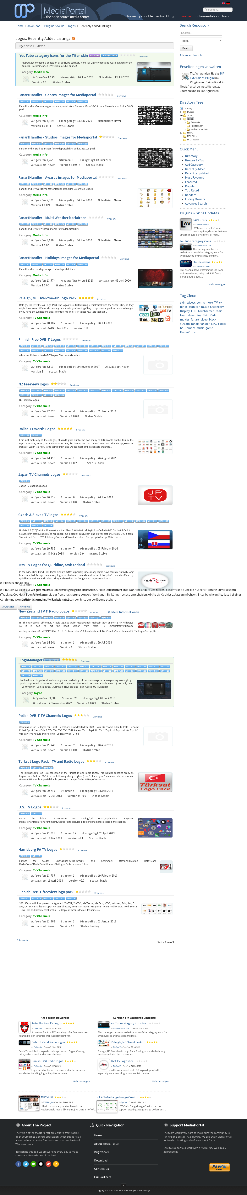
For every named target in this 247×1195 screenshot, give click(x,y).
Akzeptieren (8, 606)
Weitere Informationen (123, 612)
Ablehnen (25, 606)
